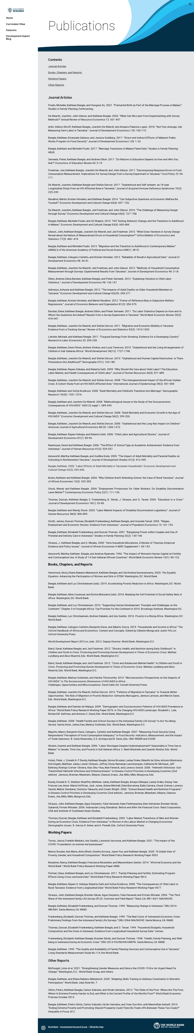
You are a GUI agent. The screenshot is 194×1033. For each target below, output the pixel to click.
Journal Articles (57, 66)
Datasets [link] (11, 30)
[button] (190, 4)
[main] (116, 26)
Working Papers (57, 78)
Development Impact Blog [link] (18, 37)
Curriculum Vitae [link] (15, 24)
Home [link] (9, 17)
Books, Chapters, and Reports (65, 72)
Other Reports (56, 84)
